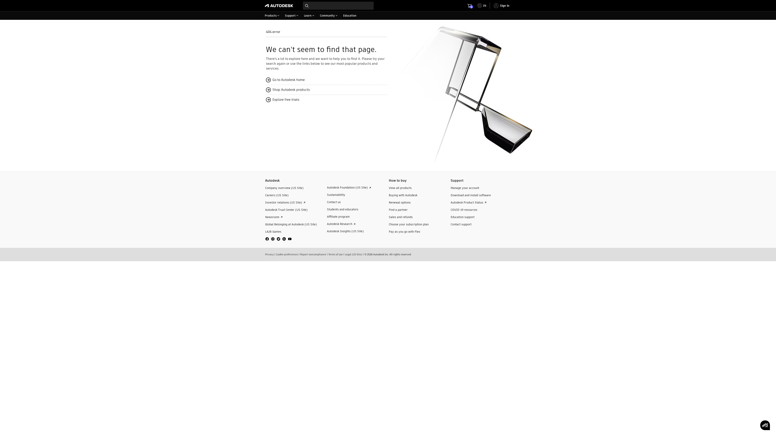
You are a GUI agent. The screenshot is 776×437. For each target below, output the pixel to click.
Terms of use (335, 254)
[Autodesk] (279, 5)
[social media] (278, 239)
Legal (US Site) (353, 254)
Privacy (269, 254)
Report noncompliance (313, 254)
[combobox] (338, 6)
